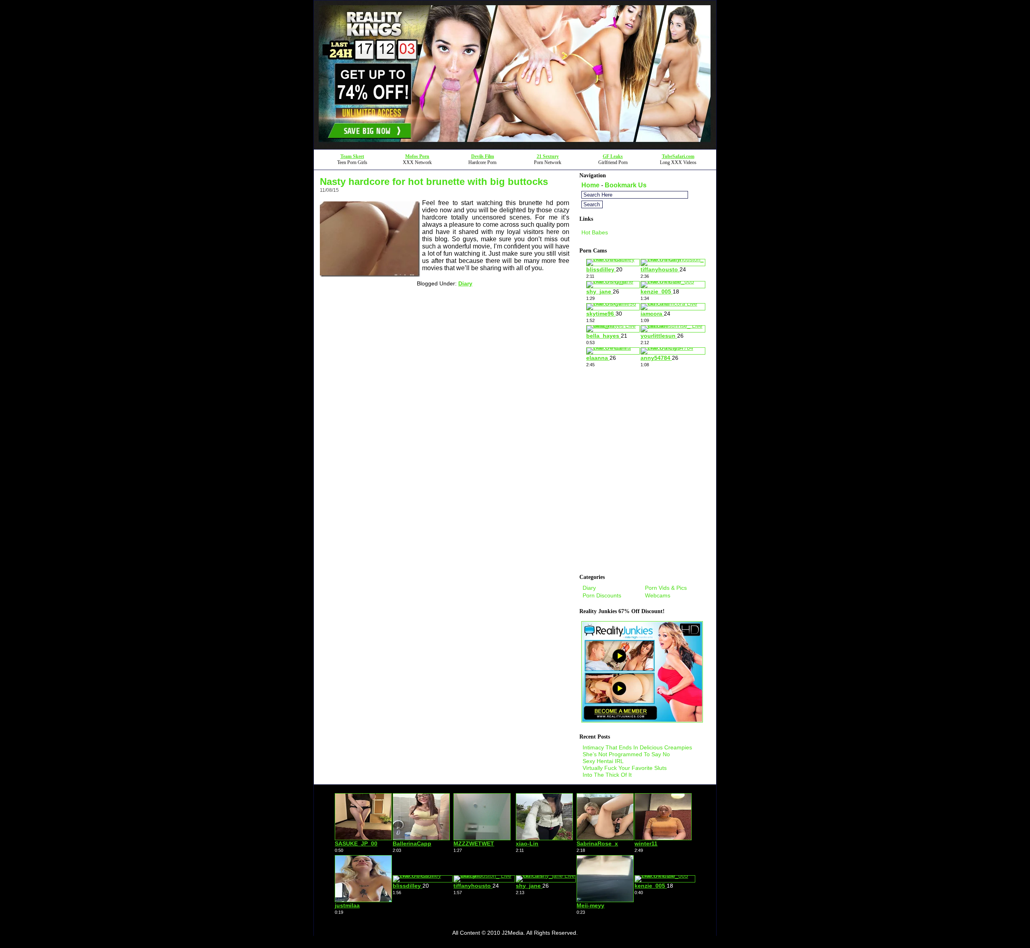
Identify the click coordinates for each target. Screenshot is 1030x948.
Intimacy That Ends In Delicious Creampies (637, 747)
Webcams (657, 595)
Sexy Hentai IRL (603, 761)
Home (590, 185)
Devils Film (482, 156)
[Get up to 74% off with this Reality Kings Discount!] (515, 147)
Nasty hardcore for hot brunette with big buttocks (434, 181)
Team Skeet (352, 156)
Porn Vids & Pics (666, 588)
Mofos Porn (417, 156)
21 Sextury (548, 156)
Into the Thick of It (607, 775)
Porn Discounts (602, 595)
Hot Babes (594, 232)
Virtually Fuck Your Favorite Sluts (625, 768)
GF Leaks (613, 156)
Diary (465, 283)
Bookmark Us (626, 185)
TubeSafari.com (678, 156)
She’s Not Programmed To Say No (626, 754)
